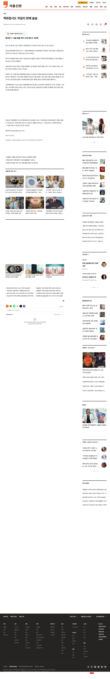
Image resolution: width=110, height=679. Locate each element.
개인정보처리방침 (13, 666)
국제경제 (38, 627)
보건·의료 (16, 640)
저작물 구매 (101, 631)
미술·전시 (63, 632)
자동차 (26, 635)
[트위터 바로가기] (91, 667)
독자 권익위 (101, 629)
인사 (73, 652)
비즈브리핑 (27, 648)
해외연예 (85, 651)
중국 (37, 629)
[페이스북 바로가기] (88, 667)
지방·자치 (52, 629)
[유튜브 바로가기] (98, 667)
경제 (55, 7)
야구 (84, 627)
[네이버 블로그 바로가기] (105, 667)
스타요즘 (85, 656)
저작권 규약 (101, 634)
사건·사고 (16, 627)
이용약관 (5, 666)
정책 (26, 645)
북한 (4, 632)
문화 (72, 7)
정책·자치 (66, 7)
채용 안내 (21, 616)
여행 (62, 642)
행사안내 (5, 616)
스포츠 (96, 7)
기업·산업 (27, 627)
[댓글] (105, 24)
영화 (62, 650)
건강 (62, 645)
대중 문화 (63, 637)
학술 (62, 629)
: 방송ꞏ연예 (88, 348)
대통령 (4, 627)
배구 (84, 637)
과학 (15, 637)
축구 (84, 629)
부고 (73, 657)
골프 (84, 632)
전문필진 (74, 641)
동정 (73, 655)
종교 (62, 640)
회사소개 (100, 624)
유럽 (37, 642)
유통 (26, 637)
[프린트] (96, 24)
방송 (84, 646)
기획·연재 (78, 7)
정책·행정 (52, 627)
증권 (26, 640)
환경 (15, 632)
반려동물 (63, 648)
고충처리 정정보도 (103, 637)
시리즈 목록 (74, 627)
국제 (60, 7)
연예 (101, 7)
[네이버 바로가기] (102, 667)
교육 (15, 635)
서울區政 (52, 632)
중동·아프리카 (39, 635)
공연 (62, 653)
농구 (84, 635)
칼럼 (73, 638)
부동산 (26, 629)
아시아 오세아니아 (40, 637)
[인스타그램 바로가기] (95, 667)
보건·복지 (16, 642)
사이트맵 (100, 639)
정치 (46, 7)
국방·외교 (5, 635)
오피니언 (85, 7)
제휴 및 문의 (13, 616)
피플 (91, 7)
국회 (4, 629)
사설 (73, 636)
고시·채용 (52, 635)
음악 (62, 627)
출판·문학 (63, 635)
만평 (73, 643)
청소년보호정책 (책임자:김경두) (26, 666)
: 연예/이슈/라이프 (89, 442)
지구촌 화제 (38, 645)
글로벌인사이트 (39, 648)
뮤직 (84, 654)
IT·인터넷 (27, 642)
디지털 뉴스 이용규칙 (39, 666)
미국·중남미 (38, 640)
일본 (37, 632)
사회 (51, 7)
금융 (26, 632)
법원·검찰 (16, 629)
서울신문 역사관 (102, 626)
